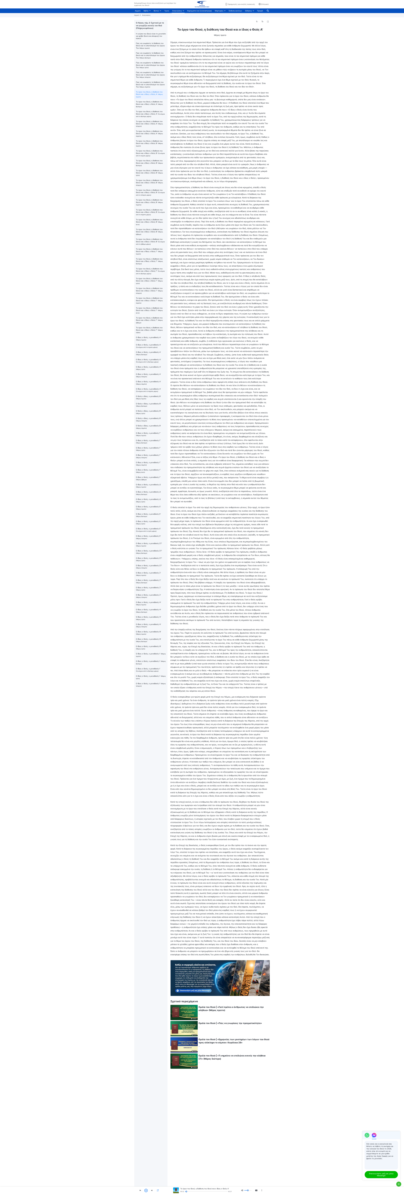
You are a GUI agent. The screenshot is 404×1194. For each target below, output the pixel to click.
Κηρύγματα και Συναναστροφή (199, 11)
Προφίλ (260, 11)
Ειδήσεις (248, 11)
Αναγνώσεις (177, 11)
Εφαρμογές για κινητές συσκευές (241, 4)
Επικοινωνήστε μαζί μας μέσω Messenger (381, 1175)
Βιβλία (146, 11)
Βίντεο (156, 11)
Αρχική (137, 11)
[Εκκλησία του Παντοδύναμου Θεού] (202, 4)
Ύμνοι (166, 11)
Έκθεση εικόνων (235, 11)
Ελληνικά (264, 4)
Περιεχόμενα (177, 22)
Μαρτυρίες (219, 11)
